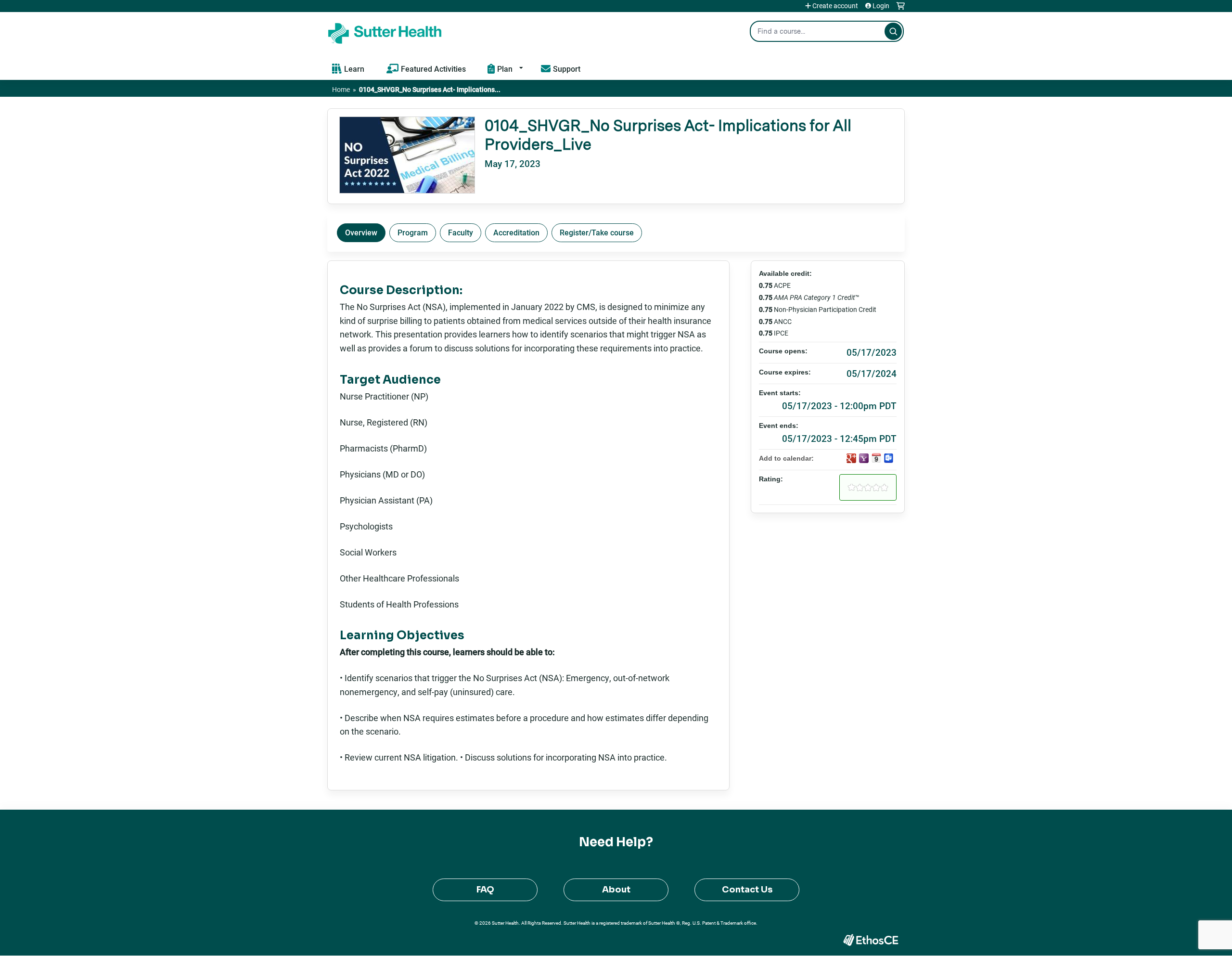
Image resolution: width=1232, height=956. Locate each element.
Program (413, 232)
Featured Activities (433, 69)
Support (566, 69)
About (616, 889)
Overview (361, 232)
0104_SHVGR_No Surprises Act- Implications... (429, 89)
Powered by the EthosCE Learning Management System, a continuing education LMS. (870, 940)
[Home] (385, 31)
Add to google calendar (851, 458)
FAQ (485, 889)
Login (881, 5)
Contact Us (747, 889)
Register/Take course (597, 232)
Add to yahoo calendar (864, 458)
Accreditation (516, 232)
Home (341, 89)
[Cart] (901, 9)
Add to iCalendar (876, 458)
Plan (505, 69)
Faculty (460, 232)
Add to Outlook (889, 458)
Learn (354, 69)
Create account (835, 5)
